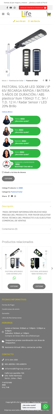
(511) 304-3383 (11, 360)
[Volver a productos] (46, 80)
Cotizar (8, 178)
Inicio (4, 80)
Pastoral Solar (32, 80)
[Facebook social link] (7, 8)
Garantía (5, 313)
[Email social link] (12, 196)
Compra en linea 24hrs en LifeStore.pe (22, 336)
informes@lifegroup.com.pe (17, 368)
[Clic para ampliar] (7, 71)
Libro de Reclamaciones (11, 318)
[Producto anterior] (43, 80)
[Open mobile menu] (3, 14)
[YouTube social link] (11, 8)
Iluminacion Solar (16, 80)
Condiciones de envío (10, 309)
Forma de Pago (8, 305)
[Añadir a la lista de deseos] (21, 251)
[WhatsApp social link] (14, 8)
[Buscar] (8, 14)
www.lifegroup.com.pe (39, 410)
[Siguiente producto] (49, 80)
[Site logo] (26, 14)
